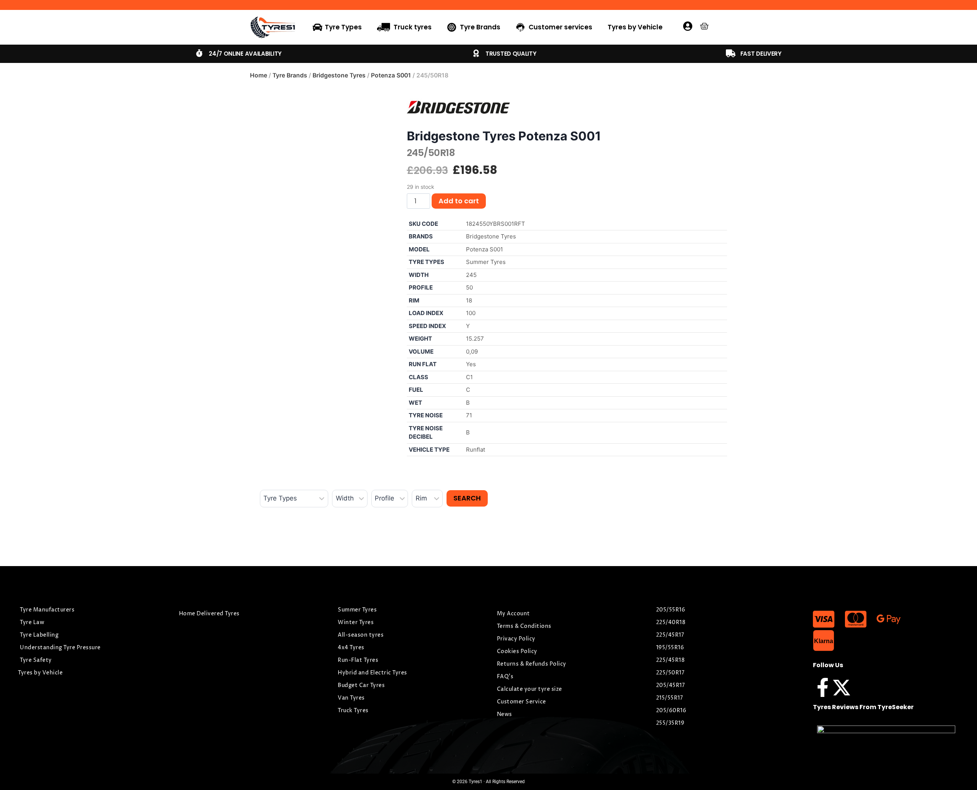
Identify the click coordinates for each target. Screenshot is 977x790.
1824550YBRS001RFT (495, 223)
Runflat (475, 449)
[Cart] (704, 26)
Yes (471, 364)
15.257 (475, 338)
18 (469, 300)
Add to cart (459, 201)
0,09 (472, 351)
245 (471, 274)
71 (469, 415)
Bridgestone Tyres (339, 75)
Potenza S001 (391, 75)
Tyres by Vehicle (635, 27)
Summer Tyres (486, 261)
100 (471, 313)
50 (469, 287)
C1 (469, 377)
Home (258, 75)
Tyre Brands (289, 75)
